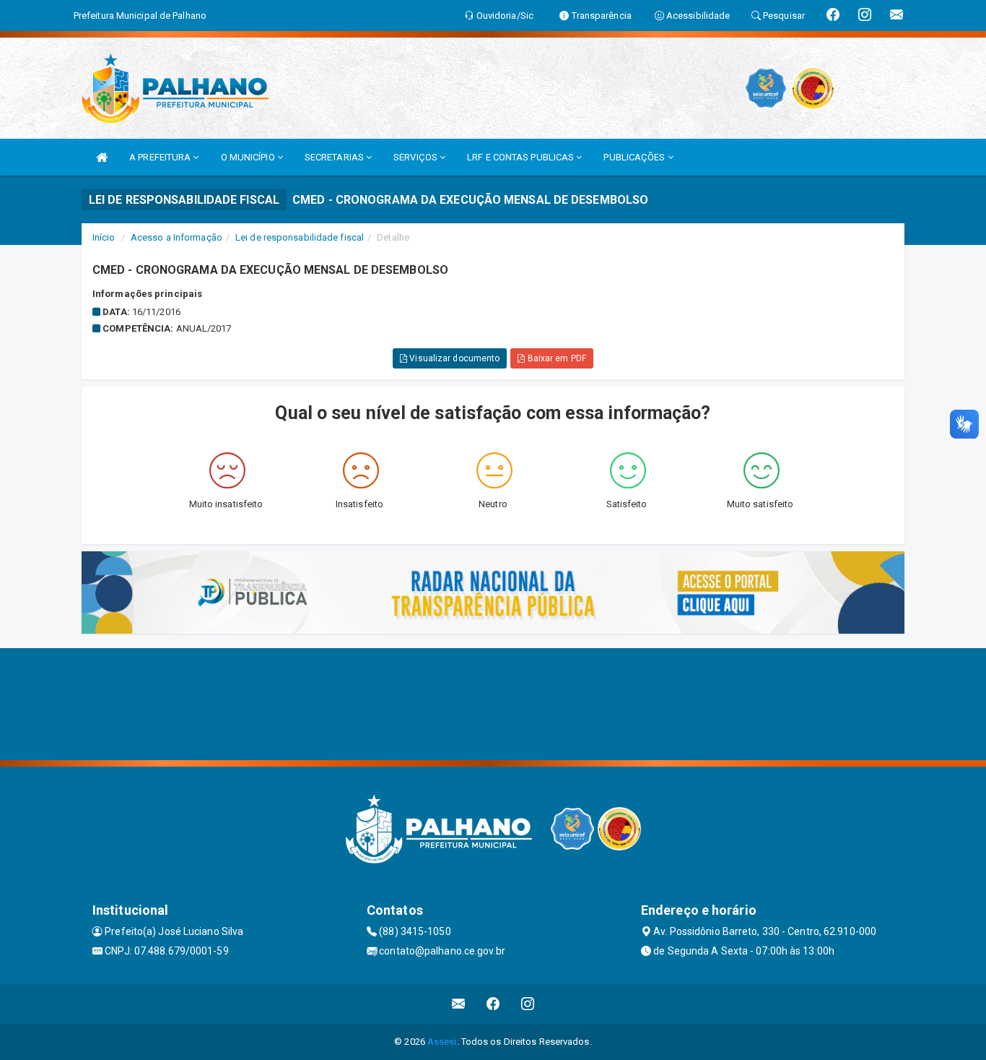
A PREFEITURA (161, 157)
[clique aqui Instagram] (528, 1004)
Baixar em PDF (555, 358)
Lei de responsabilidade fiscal (299, 237)
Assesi (442, 1041)
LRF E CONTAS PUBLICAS (521, 157)
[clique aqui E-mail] (458, 1004)
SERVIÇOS (416, 157)
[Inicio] (102, 157)
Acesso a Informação (176, 237)
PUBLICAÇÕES (635, 157)
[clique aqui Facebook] (493, 1004)
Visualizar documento (453, 358)
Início (103, 237)
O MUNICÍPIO (249, 157)
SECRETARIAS (335, 157)
